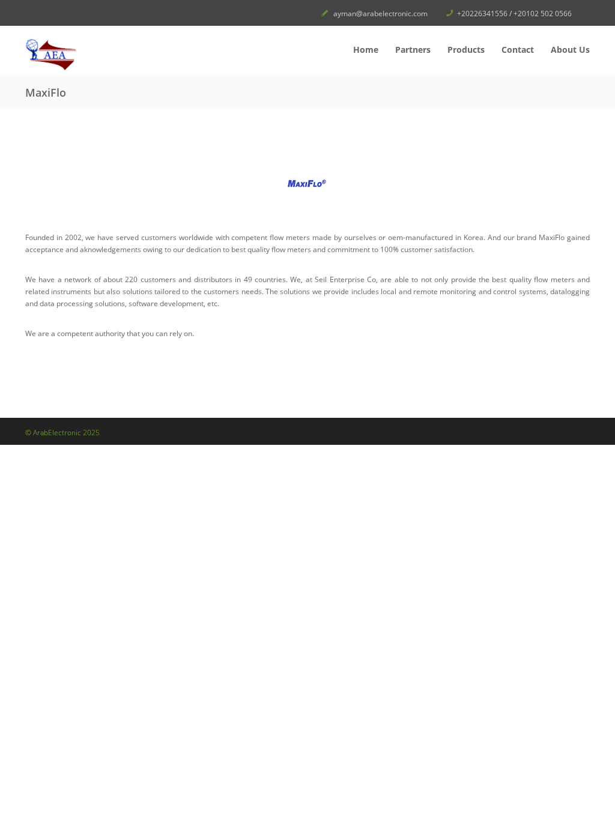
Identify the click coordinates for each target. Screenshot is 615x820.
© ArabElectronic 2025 (62, 432)
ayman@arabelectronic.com (380, 13)
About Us (570, 49)
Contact (517, 49)
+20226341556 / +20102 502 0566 (514, 13)
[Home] (115, 54)
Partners (413, 49)
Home (365, 49)
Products (466, 49)
